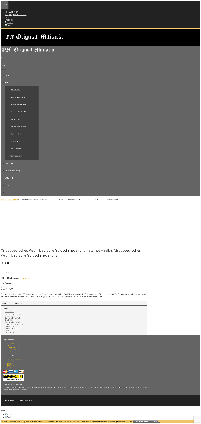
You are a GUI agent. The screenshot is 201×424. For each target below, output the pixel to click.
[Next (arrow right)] (4, 410)
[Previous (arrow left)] (2, 410)
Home (7, 75)
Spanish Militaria (16, 134)
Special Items (15, 141)
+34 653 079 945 (12, 12)
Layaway (10, 363)
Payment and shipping (12, 171)
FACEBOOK (9, 20)
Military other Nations (18, 126)
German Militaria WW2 (19, 112)
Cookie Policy (11, 349)
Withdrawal (9, 178)
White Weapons (16, 148)
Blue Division (15, 90)
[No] (159, 422)
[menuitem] (9, 23)
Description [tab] (9, 283)
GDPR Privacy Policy (14, 347)
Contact (7, 185)
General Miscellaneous (18, 97)
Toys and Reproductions (13, 314)
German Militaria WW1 (19, 104)
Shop (6, 82)
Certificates (10, 365)
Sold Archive (15, 156)
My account (10, 17)
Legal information (13, 345)
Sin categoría (9, 332)
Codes (9, 367)
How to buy (9, 163)
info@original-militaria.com (15, 15)
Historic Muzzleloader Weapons (15, 324)
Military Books (16, 119)
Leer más (153, 422)
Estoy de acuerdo (140, 422)
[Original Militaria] (28, 53)
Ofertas (7, 330)
